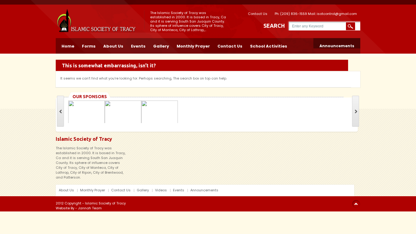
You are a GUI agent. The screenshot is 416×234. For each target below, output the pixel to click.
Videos (161, 190)
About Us (113, 45)
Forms (89, 45)
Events (138, 45)
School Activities (268, 45)
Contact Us (257, 13)
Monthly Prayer (193, 45)
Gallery (161, 45)
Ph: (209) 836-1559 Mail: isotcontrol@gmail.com (316, 13)
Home (68, 45)
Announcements (336, 45)
